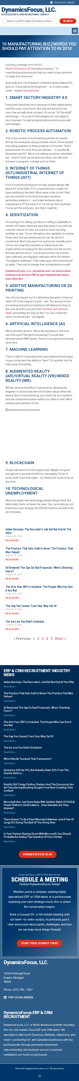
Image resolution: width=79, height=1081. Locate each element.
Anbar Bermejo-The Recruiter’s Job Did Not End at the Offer (39, 682)
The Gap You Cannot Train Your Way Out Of (31, 606)
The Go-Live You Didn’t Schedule (25, 621)
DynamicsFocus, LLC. (28, 9)
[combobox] (30, 21)
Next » (60, 638)
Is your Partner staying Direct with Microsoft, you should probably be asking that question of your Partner (37, 835)
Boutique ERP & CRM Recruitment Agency (25, 14)
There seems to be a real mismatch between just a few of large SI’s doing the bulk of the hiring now (39, 821)
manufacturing (31, 90)
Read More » (13, 540)
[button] (75, 31)
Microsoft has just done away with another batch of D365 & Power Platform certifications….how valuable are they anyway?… (39, 805)
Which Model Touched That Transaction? (28, 758)
